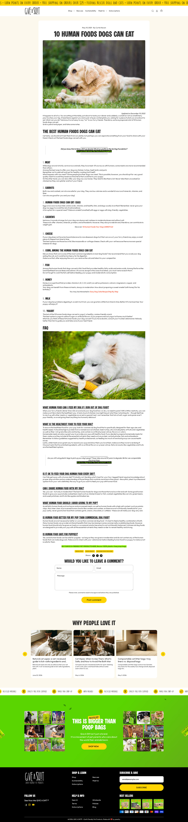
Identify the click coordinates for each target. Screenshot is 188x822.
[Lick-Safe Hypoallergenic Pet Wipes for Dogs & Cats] (136, 804)
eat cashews (91, 220)
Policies (95, 804)
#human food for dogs (105, 551)
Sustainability (77, 781)
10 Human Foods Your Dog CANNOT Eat (98, 227)
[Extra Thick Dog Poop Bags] (125, 804)
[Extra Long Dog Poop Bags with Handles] (147, 804)
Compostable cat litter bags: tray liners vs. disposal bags (134, 660)
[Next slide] (163, 654)
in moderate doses (103, 220)
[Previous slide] (25, 654)
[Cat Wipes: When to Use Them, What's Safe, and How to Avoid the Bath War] (94, 643)
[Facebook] (25, 804)
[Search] (152, 11)
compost (109, 258)
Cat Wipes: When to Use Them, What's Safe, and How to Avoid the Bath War (93, 660)
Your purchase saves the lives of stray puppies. (94, 151)
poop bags (121, 546)
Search (75, 800)
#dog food (79, 551)
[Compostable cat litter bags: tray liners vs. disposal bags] (136, 643)
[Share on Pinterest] (101, 555)
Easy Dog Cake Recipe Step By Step (104, 292)
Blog (94, 807)
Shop (74, 777)
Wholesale (96, 800)
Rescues (95, 777)
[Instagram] (29, 804)
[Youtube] (33, 804)
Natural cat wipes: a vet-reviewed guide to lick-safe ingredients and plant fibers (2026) (49, 660)
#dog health (90, 551)
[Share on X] (97, 555)
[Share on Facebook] (93, 555)
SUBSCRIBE (141, 787)
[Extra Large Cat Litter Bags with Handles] (159, 804)
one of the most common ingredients (77, 254)
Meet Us (95, 781)
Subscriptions (77, 784)
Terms (74, 804)
